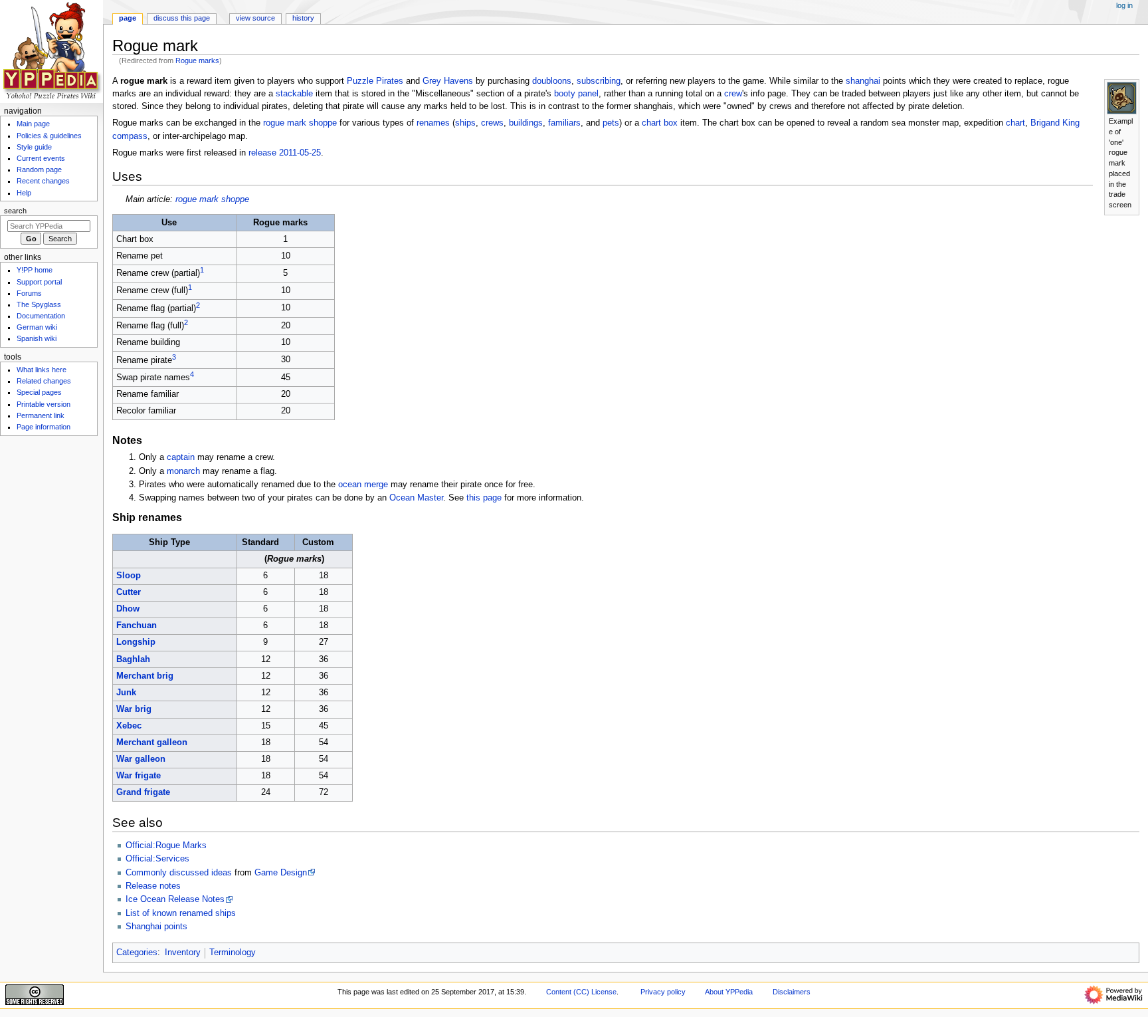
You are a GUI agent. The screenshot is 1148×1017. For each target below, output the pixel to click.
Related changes (44, 381)
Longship (135, 642)
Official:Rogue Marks (166, 845)
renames (433, 123)
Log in (1124, 5)
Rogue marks (197, 60)
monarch (183, 471)
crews (492, 123)
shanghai (863, 81)
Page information (43, 427)
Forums (29, 293)
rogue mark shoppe (300, 123)
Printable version (43, 404)
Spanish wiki (36, 338)
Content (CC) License (581, 992)
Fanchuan (136, 625)
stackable (294, 93)
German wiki (37, 327)
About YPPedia (729, 992)
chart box (660, 123)
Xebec (129, 726)
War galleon (140, 759)
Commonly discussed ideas (179, 872)
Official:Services (157, 858)
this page (484, 498)
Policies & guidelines (49, 136)
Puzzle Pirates (375, 81)
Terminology (232, 952)
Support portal (39, 282)
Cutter (128, 592)
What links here (41, 370)
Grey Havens (448, 81)
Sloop (128, 575)
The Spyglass (39, 304)
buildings (526, 123)
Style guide (34, 147)
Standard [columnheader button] (260, 542)
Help (24, 193)
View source (255, 18)
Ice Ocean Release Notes (175, 899)
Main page (33, 124)
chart (1015, 123)
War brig (133, 709)
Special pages (39, 392)
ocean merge (363, 484)
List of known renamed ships (181, 913)
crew (733, 93)
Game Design (280, 872)
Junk (126, 692)
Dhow (128, 609)
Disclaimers (792, 992)
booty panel (576, 93)
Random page (39, 169)
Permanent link (40, 415)
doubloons (551, 81)
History (303, 18)
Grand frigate (143, 792)
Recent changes (43, 181)
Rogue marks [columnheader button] (280, 222)
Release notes (153, 886)
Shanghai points (156, 926)
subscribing (599, 81)
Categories (136, 952)
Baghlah (133, 659)
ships (465, 123)
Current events (41, 158)
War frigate (138, 775)
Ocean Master (416, 498)
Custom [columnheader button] (318, 542)
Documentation (41, 316)
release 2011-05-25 (284, 153)
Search (15, 211)
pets (611, 123)
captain (181, 457)
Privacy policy (663, 992)
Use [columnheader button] (169, 222)
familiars (564, 123)
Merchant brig (144, 676)
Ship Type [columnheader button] (169, 542)
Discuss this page (181, 18)
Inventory (183, 952)
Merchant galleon (151, 742)
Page (127, 18)
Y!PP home (34, 270)
